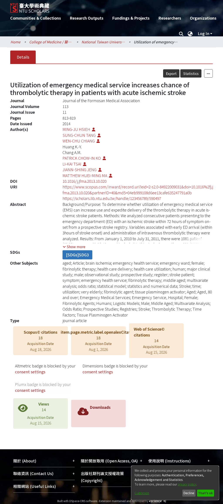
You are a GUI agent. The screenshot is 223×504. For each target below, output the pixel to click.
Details (23, 57)
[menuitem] (190, 33)
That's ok (205, 493)
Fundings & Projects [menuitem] (131, 18)
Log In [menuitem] (203, 33)
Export (171, 73)
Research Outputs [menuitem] (86, 18)
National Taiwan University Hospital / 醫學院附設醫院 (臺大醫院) (103, 41)
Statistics (191, 73)
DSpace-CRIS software (83, 501)
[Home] (107, 6)
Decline (188, 493)
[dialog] (175, 483)
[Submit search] (181, 33)
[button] (74, 246)
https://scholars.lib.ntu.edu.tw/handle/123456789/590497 (112, 198)
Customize (142, 493)
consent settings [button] (30, 371)
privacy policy (187, 484)
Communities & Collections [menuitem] (35, 18)
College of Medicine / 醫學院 (51, 41)
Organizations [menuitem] (203, 18)
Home (15, 41)
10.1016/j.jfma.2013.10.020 (84, 181)
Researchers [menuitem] (169, 18)
